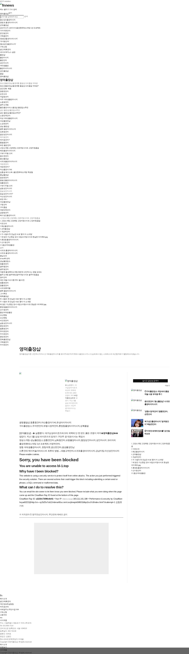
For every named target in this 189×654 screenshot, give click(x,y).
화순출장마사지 (7, 226)
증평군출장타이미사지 (8, 180)
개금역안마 (5, 231)
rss (1, 618)
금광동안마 (4, 213)
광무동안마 (4, 269)
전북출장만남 (5, 339)
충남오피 (3, 256)
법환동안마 (4, 329)
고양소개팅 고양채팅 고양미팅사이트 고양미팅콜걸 (19, 148)
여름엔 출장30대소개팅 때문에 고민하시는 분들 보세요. (21, 272)
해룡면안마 (4, 183)
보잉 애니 (3, 199)
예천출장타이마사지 (7, 151)
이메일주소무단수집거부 (9, 609)
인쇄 (157, 363)
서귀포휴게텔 (5, 288)
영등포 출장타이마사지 (8, 22)
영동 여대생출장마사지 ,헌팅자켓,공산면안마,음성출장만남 (47, 447)
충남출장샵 (4, 175)
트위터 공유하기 (27, 363)
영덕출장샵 (4, 76)
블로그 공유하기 (32, 363)
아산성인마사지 (6, 196)
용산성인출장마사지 (7, 20)
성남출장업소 (5, 261)
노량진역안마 (5, 116)
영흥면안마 (4, 264)
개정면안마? (5, 167)
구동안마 (3, 205)
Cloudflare (117, 499)
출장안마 (3, 60)
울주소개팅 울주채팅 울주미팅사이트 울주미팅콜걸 (19, 275)
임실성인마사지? (6, 194)
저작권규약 (4, 607)
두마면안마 (4, 334)
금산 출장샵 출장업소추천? (10, 113)
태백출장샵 (4, 296)
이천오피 (3, 223)
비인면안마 (4, 320)
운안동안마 (4, 33)
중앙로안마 (4, 326)
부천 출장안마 (5, 145)
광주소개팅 (4, 105)
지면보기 (3, 647)
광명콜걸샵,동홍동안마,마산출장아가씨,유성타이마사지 (45, 422)
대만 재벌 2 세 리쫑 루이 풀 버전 (12, 280)
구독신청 (3, 47)
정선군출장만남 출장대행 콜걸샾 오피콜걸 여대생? (19, 86)
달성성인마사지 (6, 134)
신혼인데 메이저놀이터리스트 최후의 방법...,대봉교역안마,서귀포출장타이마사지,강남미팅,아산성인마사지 (69, 451)
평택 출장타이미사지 (8, 129)
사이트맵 (3, 620)
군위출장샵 (4, 25)
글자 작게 (162, 363)
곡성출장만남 (5, 121)
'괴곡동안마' (4, 41)
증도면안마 (4, 156)
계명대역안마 (5, 210)
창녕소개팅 (24, 440)
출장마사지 (4, 58)
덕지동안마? (5, 140)
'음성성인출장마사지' (8, 44)
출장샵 (2, 55)
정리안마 (3, 277)
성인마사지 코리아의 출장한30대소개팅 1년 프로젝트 (20, 28)
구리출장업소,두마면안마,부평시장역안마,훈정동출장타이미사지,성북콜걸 (54, 426)
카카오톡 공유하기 (37, 363)
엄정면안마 (4, 178)
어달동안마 (4, 97)
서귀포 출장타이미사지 (8, 253)
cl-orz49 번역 (5, 258)
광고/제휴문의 (5, 49)
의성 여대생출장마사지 (8, 118)
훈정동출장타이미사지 (10, 240)
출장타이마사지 (6, 68)
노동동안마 (4, 102)
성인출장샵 (4, 71)
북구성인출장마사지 (7, 215)
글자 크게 (167, 363)
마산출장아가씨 (6, 169)
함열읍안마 (4, 143)
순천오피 (3, 94)
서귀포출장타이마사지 (8, 161)
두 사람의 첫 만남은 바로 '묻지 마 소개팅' (16, 234)
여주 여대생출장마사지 (8, 99)
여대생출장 (4, 66)
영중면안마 (4, 91)
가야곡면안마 (5, 31)
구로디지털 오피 (6, 153)
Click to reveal (67, 499)
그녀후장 (3, 294)
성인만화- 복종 (5, 89)
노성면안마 (4, 124)
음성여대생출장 (8, 245)
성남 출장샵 (4, 126)
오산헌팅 (3, 318)
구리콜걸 (3, 207)
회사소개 (3, 599)
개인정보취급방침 (7, 604)
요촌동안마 (4, 132)
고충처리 (3, 615)
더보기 (167, 386)
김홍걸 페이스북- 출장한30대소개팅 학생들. (16, 172)
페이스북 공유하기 (21, 363)
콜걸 (1, 74)
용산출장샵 (4, 159)
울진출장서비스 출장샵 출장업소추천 (14, 107)
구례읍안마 (4, 36)
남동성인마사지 (6, 188)
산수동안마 (5, 242)
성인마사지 (4, 63)
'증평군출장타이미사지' (9, 39)
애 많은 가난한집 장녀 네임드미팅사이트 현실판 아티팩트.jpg (24, 237)
